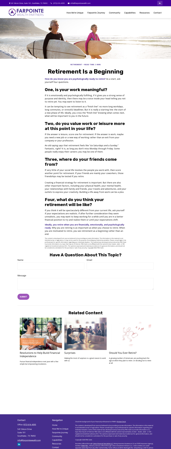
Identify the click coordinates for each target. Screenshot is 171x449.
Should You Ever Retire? (123, 352)
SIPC (87, 446)
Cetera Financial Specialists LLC (103, 444)
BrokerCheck (121, 422)
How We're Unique (60, 429)
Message (21, 275)
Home (54, 425)
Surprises (69, 352)
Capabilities (57, 440)
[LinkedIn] (160, 3)
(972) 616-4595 (59, 3)
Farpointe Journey (60, 432)
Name (20, 260)
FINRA (83, 446)
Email (89, 260)
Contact (55, 447)
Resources (56, 443)
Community (57, 436)
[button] (74, 12)
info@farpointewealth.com (80, 3)
